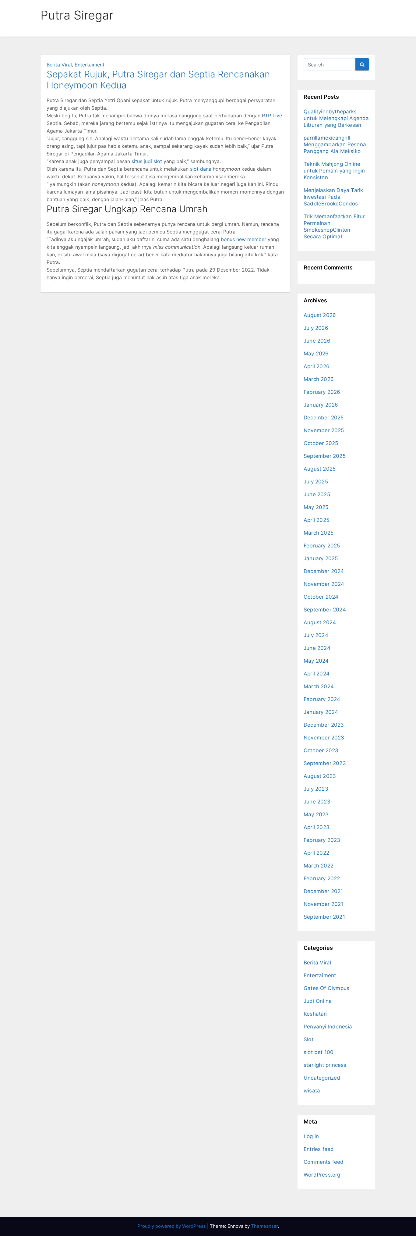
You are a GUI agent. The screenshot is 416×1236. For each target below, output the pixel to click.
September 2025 (325, 456)
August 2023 (320, 776)
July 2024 (316, 635)
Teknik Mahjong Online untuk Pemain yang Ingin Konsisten (334, 170)
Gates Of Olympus (326, 988)
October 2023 (321, 750)
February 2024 (322, 699)
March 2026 (319, 379)
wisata (312, 1091)
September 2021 (324, 917)
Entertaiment (89, 65)
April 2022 (316, 853)
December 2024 (324, 571)
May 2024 (316, 661)
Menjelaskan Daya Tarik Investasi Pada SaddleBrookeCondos (333, 197)
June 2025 (317, 494)
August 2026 (320, 315)
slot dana (200, 169)
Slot (308, 1039)
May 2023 (316, 814)
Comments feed (324, 1162)
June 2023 (317, 802)
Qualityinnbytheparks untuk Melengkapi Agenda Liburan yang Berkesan (336, 118)
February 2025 (322, 546)
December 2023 (324, 725)
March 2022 (318, 866)
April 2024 (317, 674)
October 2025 (321, 443)
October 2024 (321, 597)
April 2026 (317, 366)
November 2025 (324, 430)
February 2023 (322, 840)
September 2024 (325, 610)
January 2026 (321, 405)
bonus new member (243, 239)
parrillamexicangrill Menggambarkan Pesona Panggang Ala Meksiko (335, 144)
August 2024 (320, 622)
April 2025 (316, 520)
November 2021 (324, 904)
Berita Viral (59, 65)
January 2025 (321, 558)
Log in (311, 1136)
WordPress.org (322, 1175)
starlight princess (325, 1065)
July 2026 (316, 328)
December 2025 (324, 418)
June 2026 (317, 341)
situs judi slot (147, 161)
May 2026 (316, 354)
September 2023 (325, 763)
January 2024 (321, 712)
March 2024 (319, 686)
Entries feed (319, 1149)
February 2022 (322, 878)
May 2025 (316, 507)
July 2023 (316, 789)
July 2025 (316, 482)
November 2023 (324, 738)
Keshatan (315, 1014)
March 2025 (318, 533)
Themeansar (264, 1226)
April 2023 (317, 827)
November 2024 (324, 584)
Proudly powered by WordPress (172, 1226)
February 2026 (322, 392)
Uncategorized (322, 1078)
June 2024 (317, 648)
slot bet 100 (318, 1052)
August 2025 (320, 469)
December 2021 (323, 891)
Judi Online (318, 1001)
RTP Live (272, 115)
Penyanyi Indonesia (328, 1027)
